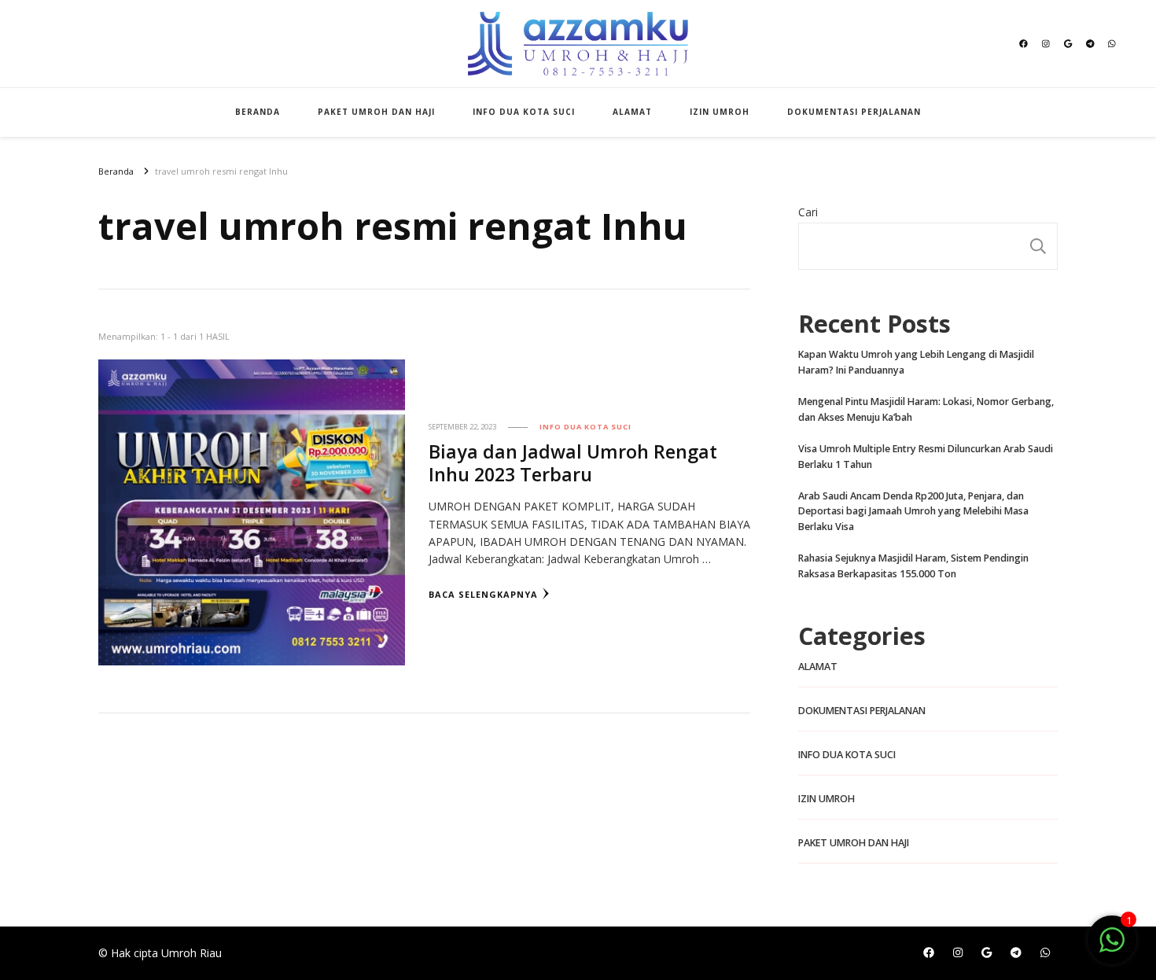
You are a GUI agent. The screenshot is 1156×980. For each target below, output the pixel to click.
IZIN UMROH (719, 111)
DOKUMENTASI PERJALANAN (854, 111)
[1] (1112, 948)
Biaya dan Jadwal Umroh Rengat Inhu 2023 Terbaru (573, 463)
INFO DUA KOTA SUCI (524, 111)
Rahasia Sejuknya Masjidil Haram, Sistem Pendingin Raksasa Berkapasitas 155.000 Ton (913, 565)
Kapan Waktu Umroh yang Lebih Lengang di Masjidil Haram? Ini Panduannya (916, 362)
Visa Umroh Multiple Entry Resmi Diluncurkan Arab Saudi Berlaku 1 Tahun (925, 456)
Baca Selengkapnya (483, 594)
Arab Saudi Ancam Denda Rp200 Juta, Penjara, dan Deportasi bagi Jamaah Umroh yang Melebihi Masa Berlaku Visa (913, 511)
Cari (808, 211)
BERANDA (257, 111)
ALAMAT (632, 111)
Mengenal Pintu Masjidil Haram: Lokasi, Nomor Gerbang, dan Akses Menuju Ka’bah (926, 409)
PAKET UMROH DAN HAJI (376, 111)
